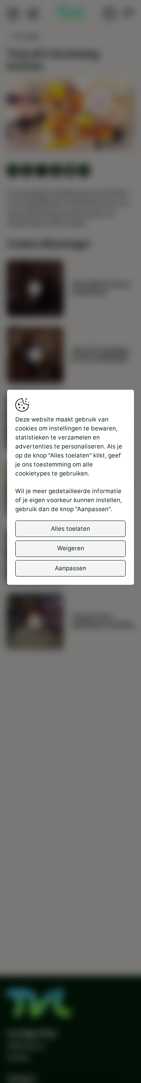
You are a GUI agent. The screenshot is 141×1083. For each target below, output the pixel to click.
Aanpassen (70, 568)
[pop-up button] (107, 136)
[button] (72, 114)
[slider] (71, 122)
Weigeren (70, 548)
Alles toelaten (70, 528)
